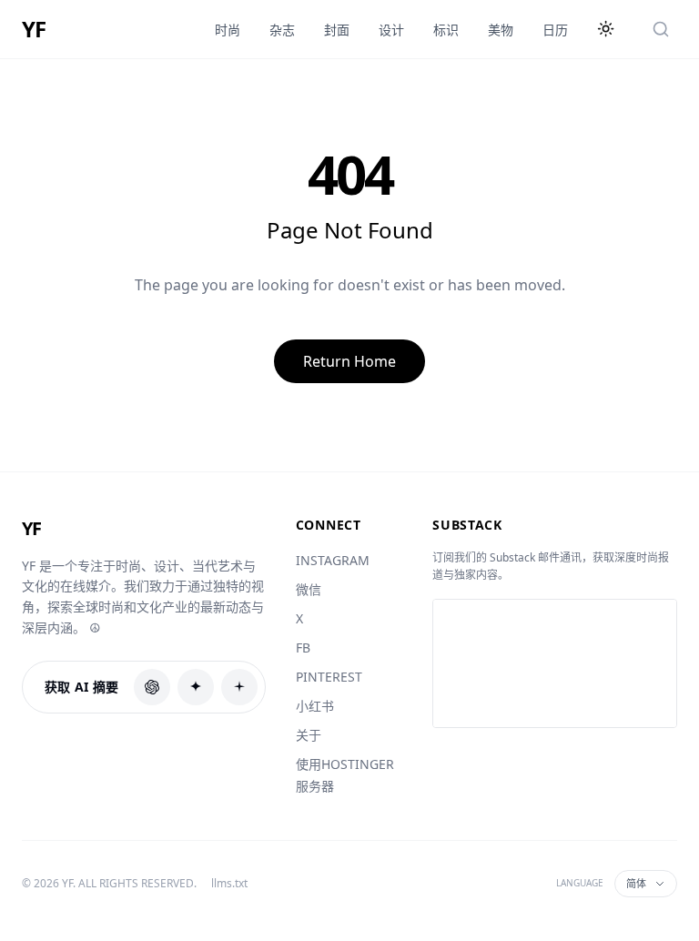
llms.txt (229, 883)
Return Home (349, 361)
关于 (308, 735)
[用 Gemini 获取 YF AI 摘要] (239, 687)
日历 (555, 29)
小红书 (315, 705)
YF (34, 29)
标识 (446, 29)
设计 (391, 29)
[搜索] (660, 29)
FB (303, 647)
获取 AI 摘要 (82, 686)
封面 (337, 29)
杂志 (282, 29)
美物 (500, 29)
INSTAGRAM (333, 560)
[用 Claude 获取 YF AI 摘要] (195, 687)
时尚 (227, 29)
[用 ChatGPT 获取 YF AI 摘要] (152, 687)
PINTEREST (329, 676)
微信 (308, 589)
